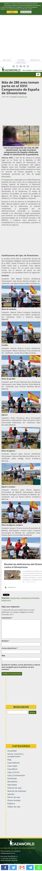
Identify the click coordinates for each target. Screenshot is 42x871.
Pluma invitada (13, 800)
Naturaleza (12, 784)
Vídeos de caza (13, 806)
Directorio (21, 62)
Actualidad (13, 97)
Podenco (11, 803)
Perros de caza (13, 797)
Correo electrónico (10, 648)
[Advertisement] (21, 37)
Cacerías (21, 60)
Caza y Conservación (16, 775)
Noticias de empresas (16, 791)
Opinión (10, 794)
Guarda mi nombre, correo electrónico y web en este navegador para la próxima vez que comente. (21, 667)
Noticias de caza (22, 97)
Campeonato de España (30, 598)
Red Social (7, 60)
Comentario (7, 618)
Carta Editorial (13, 763)
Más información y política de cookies (20, 9)
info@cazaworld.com (8, 853)
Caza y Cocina (13, 772)
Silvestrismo (6, 600)
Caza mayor (12, 766)
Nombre (5, 641)
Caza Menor (12, 769)
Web (3, 655)
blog (9, 759)
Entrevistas (12, 778)
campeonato (15, 598)
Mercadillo (35, 60)
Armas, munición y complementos (15, 755)
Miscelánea (12, 781)
